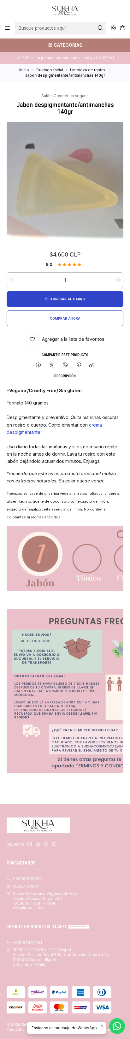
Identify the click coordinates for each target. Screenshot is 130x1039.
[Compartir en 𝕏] (51, 365)
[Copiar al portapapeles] (92, 365)
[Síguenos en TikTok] (46, 844)
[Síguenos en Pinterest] (54, 844)
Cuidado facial (49, 70)
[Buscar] (100, 28)
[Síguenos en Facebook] (38, 844)
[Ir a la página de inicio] (65, 10)
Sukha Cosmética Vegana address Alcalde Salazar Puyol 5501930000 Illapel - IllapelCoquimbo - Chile (45, 900)
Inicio (24, 70)
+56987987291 (27, 878)
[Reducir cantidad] (11, 280)
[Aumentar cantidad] (118, 280)
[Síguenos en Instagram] (29, 844)
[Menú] (7, 28)
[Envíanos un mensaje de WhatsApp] (117, 1026)
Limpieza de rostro (87, 70)
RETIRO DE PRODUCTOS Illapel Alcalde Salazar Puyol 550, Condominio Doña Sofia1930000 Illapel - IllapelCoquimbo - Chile (60, 957)
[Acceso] (113, 28)
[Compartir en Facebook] (38, 365)
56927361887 (26, 886)
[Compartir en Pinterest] (78, 365)
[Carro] (122, 28)
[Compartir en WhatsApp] (65, 365)
